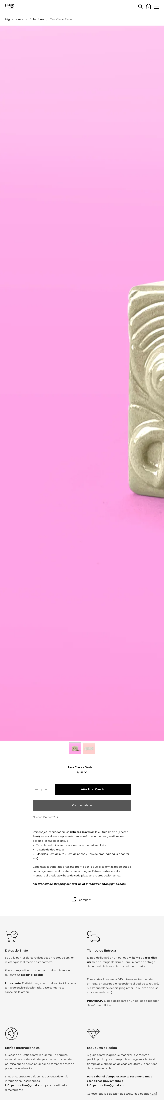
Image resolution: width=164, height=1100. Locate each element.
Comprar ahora (82, 805)
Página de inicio (14, 19)
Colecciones (37, 19)
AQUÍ (153, 1093)
